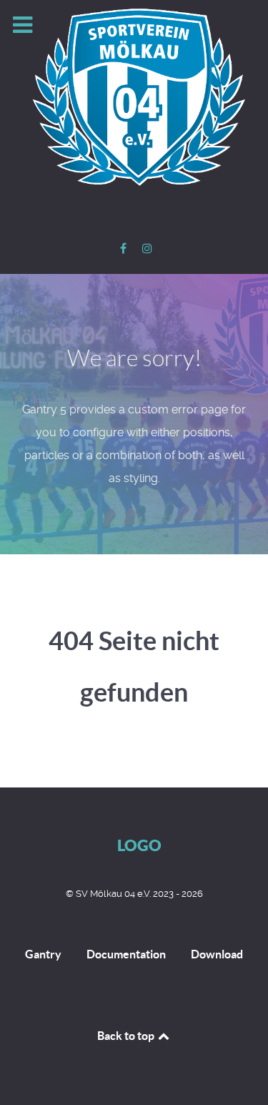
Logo (139, 845)
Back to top (127, 1035)
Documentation (126, 954)
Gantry (43, 954)
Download (217, 954)
